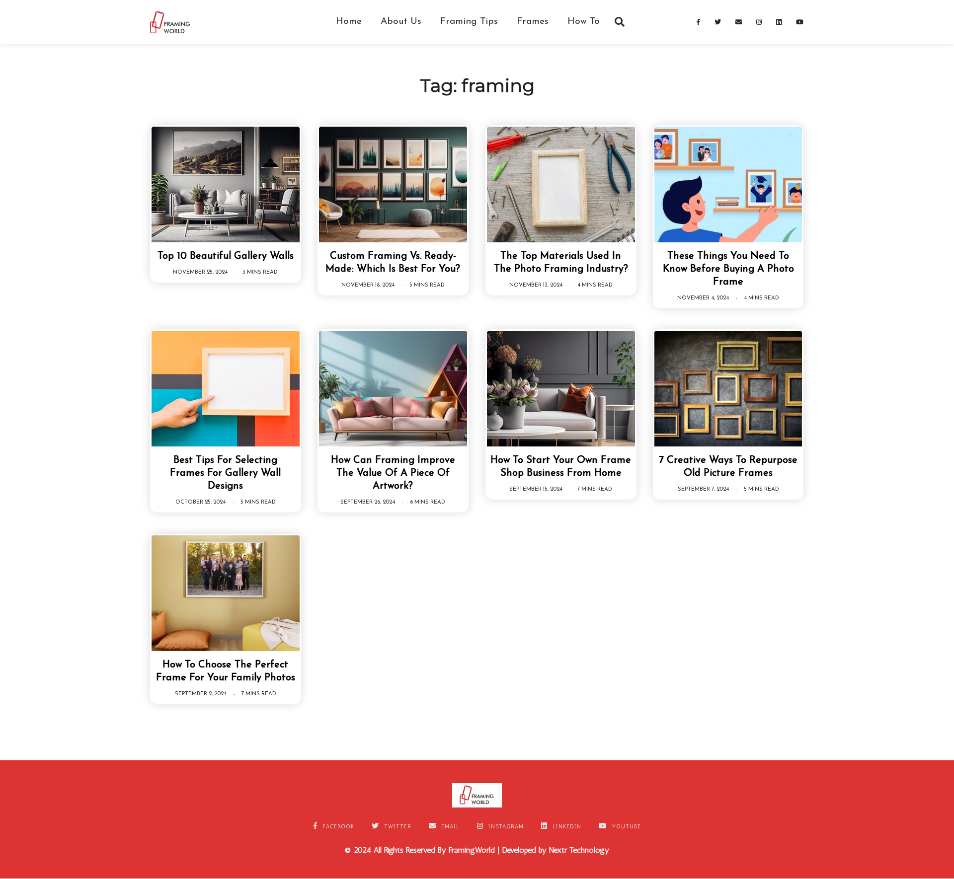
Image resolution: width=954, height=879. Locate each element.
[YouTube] (800, 22)
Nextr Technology (579, 850)
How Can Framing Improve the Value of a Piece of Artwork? (393, 473)
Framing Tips (469, 21)
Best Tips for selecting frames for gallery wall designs (225, 473)
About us (401, 21)
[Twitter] (718, 22)
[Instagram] (759, 22)
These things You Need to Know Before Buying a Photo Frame (728, 269)
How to (583, 21)
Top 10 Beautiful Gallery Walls (226, 256)
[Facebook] (699, 22)
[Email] (738, 22)
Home (349, 21)
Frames (533, 21)
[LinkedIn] (779, 22)
